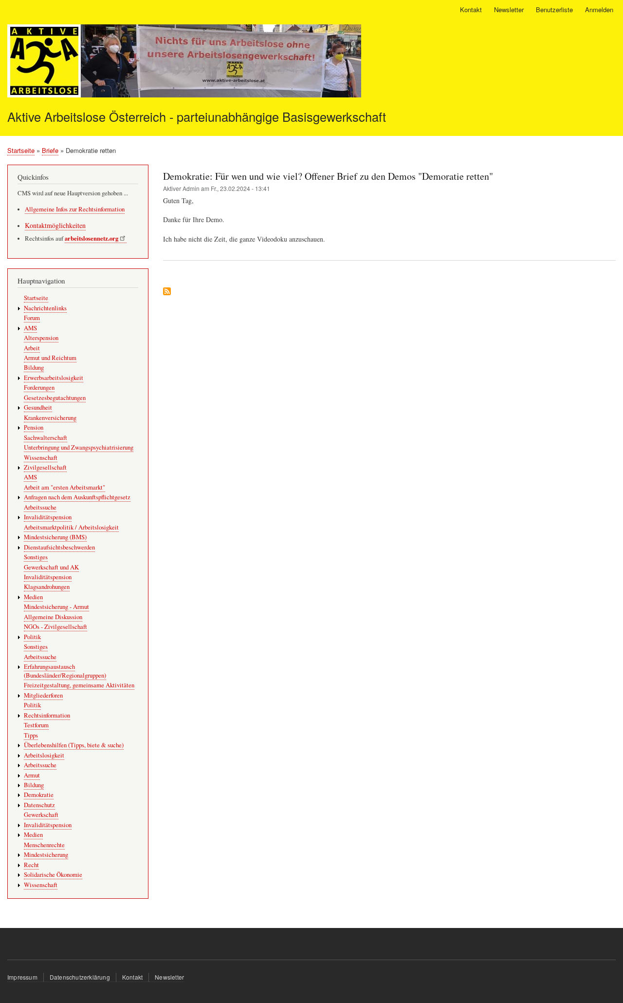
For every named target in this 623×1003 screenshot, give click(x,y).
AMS (30, 328)
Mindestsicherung (46, 855)
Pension (33, 427)
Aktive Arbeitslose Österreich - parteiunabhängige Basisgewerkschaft (196, 116)
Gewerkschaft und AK (51, 567)
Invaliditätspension (48, 517)
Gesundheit (38, 407)
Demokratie (39, 795)
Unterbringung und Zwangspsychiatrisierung (78, 447)
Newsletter (509, 9)
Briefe (50, 150)
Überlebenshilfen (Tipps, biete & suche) (74, 745)
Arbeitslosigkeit (44, 755)
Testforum (36, 725)
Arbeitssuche (40, 507)
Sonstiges (36, 557)
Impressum (22, 977)
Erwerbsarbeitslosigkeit (53, 378)
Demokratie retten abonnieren (167, 292)
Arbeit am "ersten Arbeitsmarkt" (64, 487)
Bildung (34, 367)
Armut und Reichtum (50, 358)
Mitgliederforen (43, 695)
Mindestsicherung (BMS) (55, 537)
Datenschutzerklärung (80, 977)
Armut (32, 775)
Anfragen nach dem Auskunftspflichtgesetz (77, 497)
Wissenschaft (40, 458)
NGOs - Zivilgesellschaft (55, 627)
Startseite (21, 150)
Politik (32, 637)
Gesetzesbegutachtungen (55, 398)
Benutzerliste (554, 9)
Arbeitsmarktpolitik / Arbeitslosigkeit (71, 527)
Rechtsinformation (47, 715)
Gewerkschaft (41, 815)
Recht (31, 865)
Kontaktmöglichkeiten (55, 225)
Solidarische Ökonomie (53, 875)
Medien (33, 597)
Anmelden (599, 9)
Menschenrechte (44, 845)
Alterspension (41, 338)
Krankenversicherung (50, 418)
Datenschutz (39, 805)
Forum (32, 318)
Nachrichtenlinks (45, 308)
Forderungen (39, 387)
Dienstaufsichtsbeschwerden (59, 547)
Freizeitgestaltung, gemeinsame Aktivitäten (79, 685)
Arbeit (32, 348)
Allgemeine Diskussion (53, 617)
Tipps (31, 735)
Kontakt (471, 9)
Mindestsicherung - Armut (56, 607)
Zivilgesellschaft (45, 467)
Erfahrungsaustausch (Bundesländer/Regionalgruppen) (65, 671)
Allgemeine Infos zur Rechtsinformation (75, 209)
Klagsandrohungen (47, 587)
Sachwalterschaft (45, 438)
